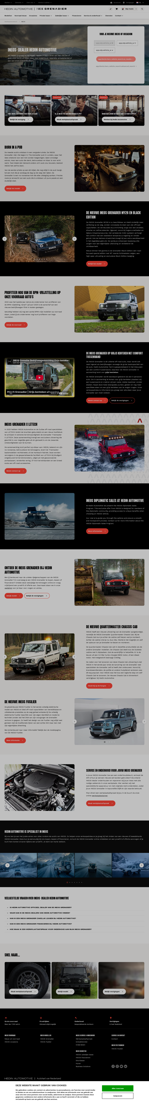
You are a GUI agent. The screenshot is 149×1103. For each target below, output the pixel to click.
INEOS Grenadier (47, 1039)
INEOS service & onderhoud (85, 1035)
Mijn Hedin (129, 9)
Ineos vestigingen (117, 1045)
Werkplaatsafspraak (84, 1039)
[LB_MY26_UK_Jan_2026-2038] (39, 238)
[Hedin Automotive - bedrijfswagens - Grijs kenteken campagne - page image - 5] (109, 309)
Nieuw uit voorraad (12, 1039)
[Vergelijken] (110, 9)
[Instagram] (117, 1066)
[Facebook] (113, 1066)
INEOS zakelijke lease (84, 1055)
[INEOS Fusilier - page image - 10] (109, 721)
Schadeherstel (81, 1042)
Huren (78, 1064)
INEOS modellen (45, 1035)
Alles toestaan (118, 1088)
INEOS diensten (81, 1051)
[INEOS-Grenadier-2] (109, 582)
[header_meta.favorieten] (116, 9)
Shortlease (80, 1061)
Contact (114, 1039)
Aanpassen (117, 1096)
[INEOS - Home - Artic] (39, 516)
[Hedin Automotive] (19, 9)
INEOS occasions (11, 1042)
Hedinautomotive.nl (11, 21)
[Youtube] (121, 1066)
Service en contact (118, 1035)
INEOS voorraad (10, 1035)
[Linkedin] (125, 1066)
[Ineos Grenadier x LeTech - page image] (109, 448)
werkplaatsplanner (100, 796)
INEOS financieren (83, 1058)
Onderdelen (80, 1045)
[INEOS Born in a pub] (109, 168)
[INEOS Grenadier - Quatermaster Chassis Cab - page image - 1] (39, 656)
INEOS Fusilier (45, 1042)
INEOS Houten (117, 1049)
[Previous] (4, 239)
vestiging (8, 588)
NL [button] (139, 3)
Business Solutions (83, 1066)
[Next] (74, 239)
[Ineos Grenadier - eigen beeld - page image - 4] (39, 787)
